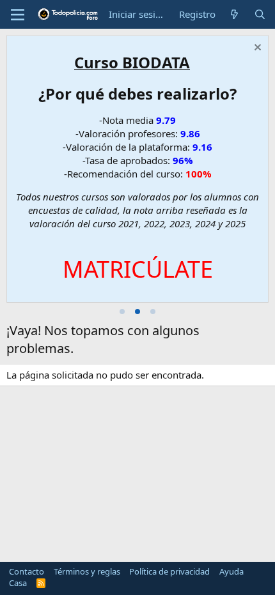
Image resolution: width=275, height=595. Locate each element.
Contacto (26, 571)
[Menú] (18, 14)
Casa (18, 583)
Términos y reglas (87, 571)
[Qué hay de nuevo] (234, 14)
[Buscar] (260, 14)
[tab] (122, 311)
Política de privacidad (169, 571)
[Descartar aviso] (256, 49)
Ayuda (231, 571)
